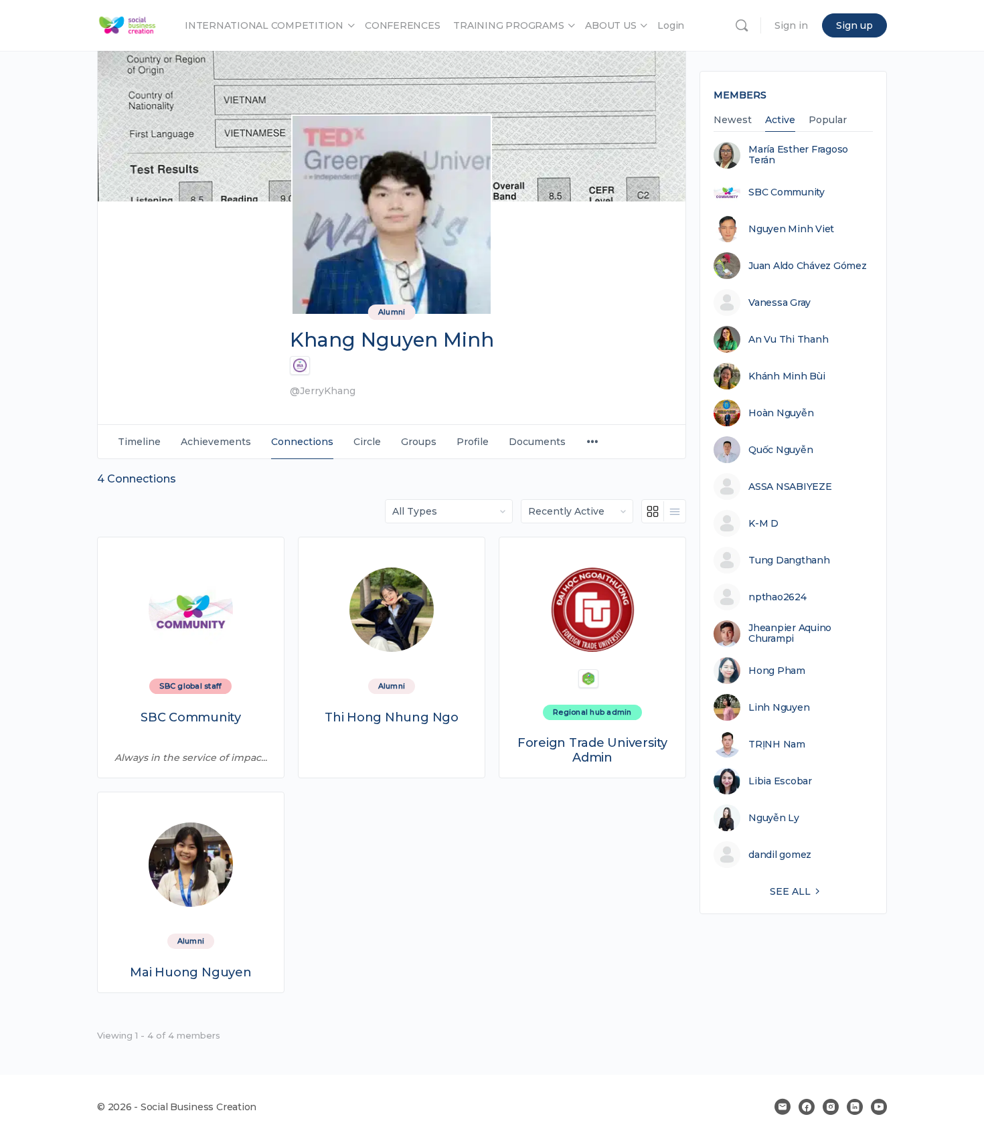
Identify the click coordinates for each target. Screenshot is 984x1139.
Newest (733, 120)
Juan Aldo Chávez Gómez (807, 265)
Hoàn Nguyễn (780, 413)
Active (780, 120)
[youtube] (879, 1107)
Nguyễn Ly (773, 817)
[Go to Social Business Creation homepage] (127, 23)
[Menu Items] (592, 442)
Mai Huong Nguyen (190, 973)
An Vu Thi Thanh (788, 339)
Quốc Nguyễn (780, 449)
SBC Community (191, 718)
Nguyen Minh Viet (791, 229)
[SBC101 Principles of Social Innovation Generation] (588, 678)
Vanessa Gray (779, 302)
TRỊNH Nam (776, 744)
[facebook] (807, 1107)
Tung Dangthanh (789, 560)
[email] (782, 1107)
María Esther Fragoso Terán (798, 154)
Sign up (854, 25)
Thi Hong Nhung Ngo (392, 718)
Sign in (791, 25)
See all (790, 891)
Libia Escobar (780, 781)
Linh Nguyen (778, 707)
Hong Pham (776, 670)
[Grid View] (653, 511)
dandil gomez (779, 854)
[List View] (674, 511)
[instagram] (831, 1107)
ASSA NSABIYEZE (790, 486)
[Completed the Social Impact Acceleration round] (300, 365)
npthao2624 (777, 597)
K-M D (763, 523)
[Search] (741, 25)
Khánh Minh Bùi (786, 376)
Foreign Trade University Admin (592, 750)
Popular (828, 120)
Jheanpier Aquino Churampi (789, 633)
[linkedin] (855, 1107)
